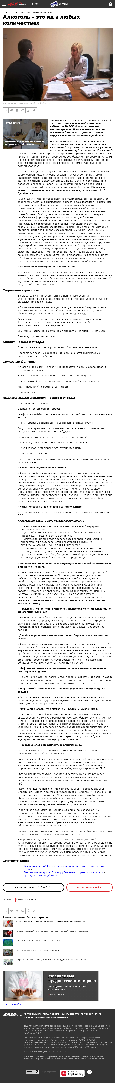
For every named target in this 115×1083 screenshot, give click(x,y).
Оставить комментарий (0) (89, 887)
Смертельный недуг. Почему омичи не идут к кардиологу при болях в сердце (52, 960)
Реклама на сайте (32, 1014)
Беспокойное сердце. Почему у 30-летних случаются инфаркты (64, 872)
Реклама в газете (51, 1014)
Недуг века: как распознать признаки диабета (37, 950)
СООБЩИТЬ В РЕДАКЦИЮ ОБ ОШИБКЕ (51, 1017)
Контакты (28, 1017)
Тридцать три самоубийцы (40, 875)
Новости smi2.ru (13, 1004)
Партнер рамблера (49, 1072)
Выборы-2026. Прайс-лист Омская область (81, 1014)
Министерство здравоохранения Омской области (26, 103)
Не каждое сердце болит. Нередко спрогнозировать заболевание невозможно (53, 931)
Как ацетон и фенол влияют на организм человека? (40, 940)
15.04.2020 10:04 (10, 12)
